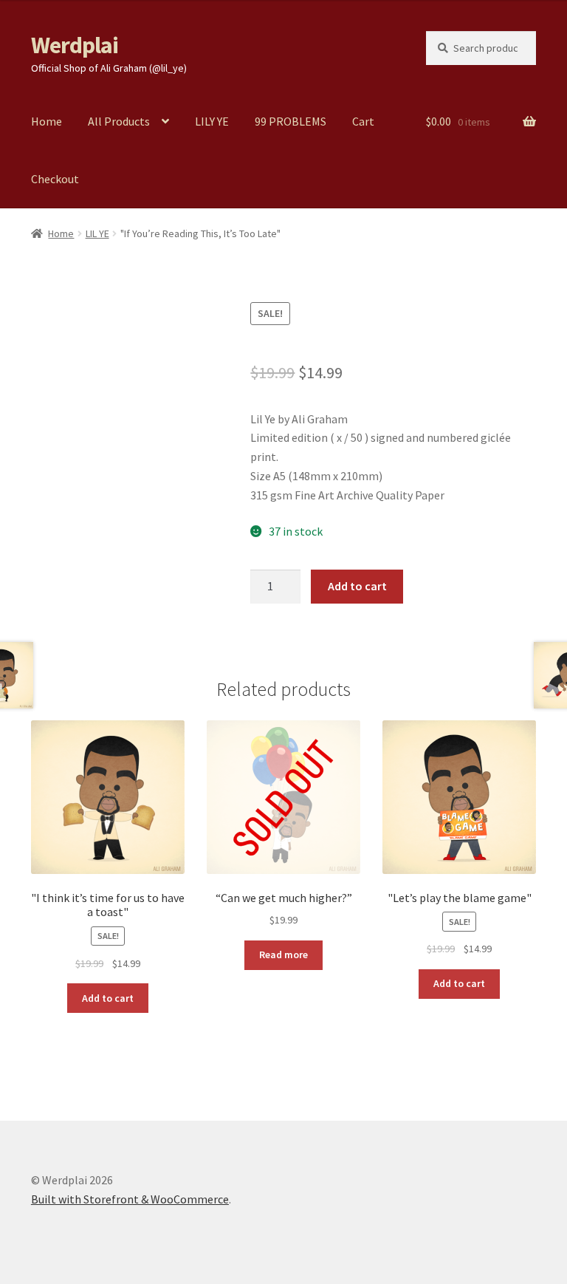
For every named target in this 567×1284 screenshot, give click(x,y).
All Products (119, 121)
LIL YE (97, 233)
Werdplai (74, 45)
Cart (363, 121)
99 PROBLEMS (290, 121)
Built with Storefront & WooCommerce (130, 1199)
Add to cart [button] (108, 998)
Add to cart (357, 585)
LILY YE (212, 121)
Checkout (55, 178)
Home (46, 121)
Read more (283, 954)
